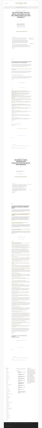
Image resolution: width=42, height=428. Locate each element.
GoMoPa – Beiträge (8, 396)
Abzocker (7, 369)
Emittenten (7, 383)
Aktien (27, 369)
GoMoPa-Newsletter (8, 397)
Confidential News (21, 3)
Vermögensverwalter (26, 423)
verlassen (21, 323)
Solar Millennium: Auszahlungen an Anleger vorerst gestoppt (18, 95)
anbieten (15, 264)
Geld (29, 373)
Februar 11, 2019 (21, 158)
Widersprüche (16, 305)
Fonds (34, 372)
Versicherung (7, 416)
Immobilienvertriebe (8, 403)
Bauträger (7, 371)
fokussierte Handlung (8, 390)
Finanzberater (18, 423)
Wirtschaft (7, 418)
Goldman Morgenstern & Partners (31, 374)
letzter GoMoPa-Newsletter (20, 176)
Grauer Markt (14, 423)
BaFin (33, 369)
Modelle (19, 276)
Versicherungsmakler (8, 417)
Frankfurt (28, 373)
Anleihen (7, 370)
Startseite (6, 423)
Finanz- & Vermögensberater (8, 384)
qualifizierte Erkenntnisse (8, 409)
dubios (6, 382)
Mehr (26, 66)
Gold (27, 374)
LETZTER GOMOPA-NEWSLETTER (21, 31)
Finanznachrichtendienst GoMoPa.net (30, 372)
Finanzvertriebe (7, 389)
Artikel (23, 211)
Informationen (7, 404)
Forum (21, 243)
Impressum (30, 423)
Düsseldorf (34, 371)
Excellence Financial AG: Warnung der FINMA (16, 110)
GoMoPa (28, 375)
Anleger (29, 369)
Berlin (27, 370)
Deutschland (28, 371)
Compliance (7, 377)
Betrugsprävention (8, 376)
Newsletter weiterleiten (14, 356)
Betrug (29, 370)
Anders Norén (9, 426)
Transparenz (7, 411)
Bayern (34, 369)
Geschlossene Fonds (8, 391)
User (16, 39)
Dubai (30, 371)
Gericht (31, 373)
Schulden (7, 410)
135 (18, 335)
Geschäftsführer (34, 373)
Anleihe (31, 369)
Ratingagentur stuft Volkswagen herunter (16, 117)
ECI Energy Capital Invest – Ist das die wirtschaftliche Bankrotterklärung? (19, 90)
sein (17, 296)
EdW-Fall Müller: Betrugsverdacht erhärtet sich (16, 100)
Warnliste (13, 336)
